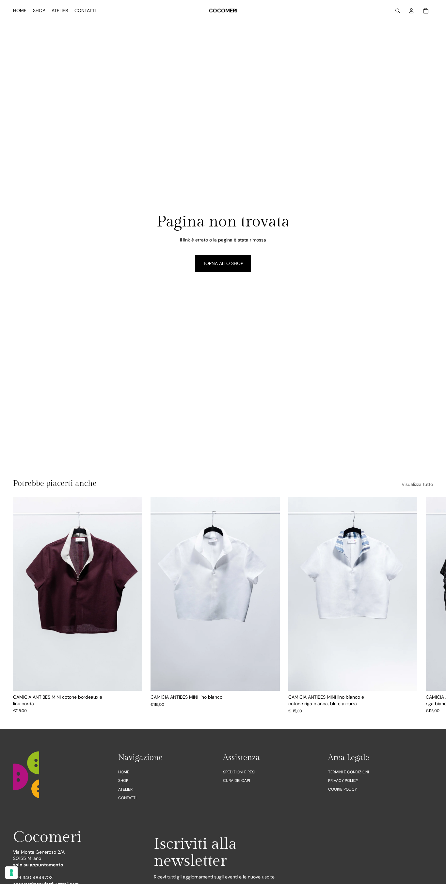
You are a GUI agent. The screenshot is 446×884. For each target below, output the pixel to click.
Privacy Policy (343, 780)
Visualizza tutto (417, 484)
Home (123, 772)
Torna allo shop (223, 263)
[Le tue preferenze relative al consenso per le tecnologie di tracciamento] (11, 872)
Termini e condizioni (348, 772)
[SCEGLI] (132, 681)
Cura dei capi (236, 780)
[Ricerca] (397, 11)
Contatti (127, 797)
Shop (123, 780)
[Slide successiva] (426, 605)
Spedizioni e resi (239, 772)
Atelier (125, 789)
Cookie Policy (342, 789)
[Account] (411, 11)
